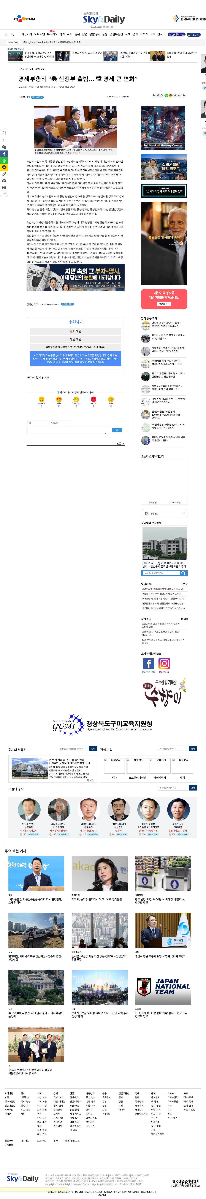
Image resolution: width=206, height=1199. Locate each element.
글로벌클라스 (141, 1114)
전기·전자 (74, 1097)
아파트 (122, 1110)
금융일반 (106, 1097)
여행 (153, 1110)
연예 (191, 1106)
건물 (121, 1102)
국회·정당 (25, 1102)
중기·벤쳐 (58, 1106)
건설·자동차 (75, 1102)
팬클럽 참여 (33, 834)
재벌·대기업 (59, 1102)
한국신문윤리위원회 (185, 1181)
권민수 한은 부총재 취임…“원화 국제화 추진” (159, 956)
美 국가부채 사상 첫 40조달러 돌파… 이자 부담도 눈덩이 (35, 1015)
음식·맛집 (156, 1126)
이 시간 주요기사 (15, 49)
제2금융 (106, 1114)
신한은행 (178, 827)
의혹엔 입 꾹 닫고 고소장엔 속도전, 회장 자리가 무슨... (160, 633)
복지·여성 (42, 1106)
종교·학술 (156, 1114)
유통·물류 (74, 1110)
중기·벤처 (91, 1097)
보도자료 (41, 1141)
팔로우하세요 (164, 672)
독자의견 (108, 1192)
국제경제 (139, 1102)
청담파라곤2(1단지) (178, 831)
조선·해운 (74, 1106)
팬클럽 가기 (164, 304)
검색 (93, 749)
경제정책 (40, 69)
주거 (39, 1114)
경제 (77, 34)
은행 (104, 1102)
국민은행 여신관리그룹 (148, 827)
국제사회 (139, 1106)
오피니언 (39, 34)
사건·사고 (42, 1097)
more (184, 583)
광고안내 (89, 1192)
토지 (121, 1106)
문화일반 (155, 1097)
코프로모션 (176, 503)
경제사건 (58, 1122)
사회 (70, 34)
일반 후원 (75, 339)
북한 (23, 1114)
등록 (117, 430)
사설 (7, 1097)
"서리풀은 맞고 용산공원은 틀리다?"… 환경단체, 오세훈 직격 (35, 901)
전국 (56, 1141)
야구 (170, 1106)
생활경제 (94, 34)
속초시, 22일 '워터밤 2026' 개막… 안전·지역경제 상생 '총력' (100, 1015)
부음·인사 (42, 1134)
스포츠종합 (173, 1102)
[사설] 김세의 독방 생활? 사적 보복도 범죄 (161, 594)
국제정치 (139, 1110)
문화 (135, 34)
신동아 (118, 831)
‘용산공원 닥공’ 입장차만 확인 (87, 53)
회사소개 (52, 1192)
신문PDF (9, 1141)
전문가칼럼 (10, 1106)
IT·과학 (73, 1130)
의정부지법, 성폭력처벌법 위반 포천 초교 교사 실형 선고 (165, 589)
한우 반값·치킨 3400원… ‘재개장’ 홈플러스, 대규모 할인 (160, 901)
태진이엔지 (58, 827)
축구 (170, 1110)
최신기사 (26, 34)
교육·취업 (42, 1110)
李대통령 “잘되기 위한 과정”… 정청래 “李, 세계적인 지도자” (165, 599)
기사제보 (153, 514)
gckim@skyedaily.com (49, 304)
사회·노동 (42, 1102)
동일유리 (88, 827)
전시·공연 (156, 1106)
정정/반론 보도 (72, 1141)
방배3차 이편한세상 (148, 831)
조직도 (61, 1192)
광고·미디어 (75, 1126)
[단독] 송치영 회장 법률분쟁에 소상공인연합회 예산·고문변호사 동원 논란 (165, 604)
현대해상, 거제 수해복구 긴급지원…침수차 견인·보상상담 (35, 958)
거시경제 (58, 1126)
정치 (62, 34)
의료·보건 (42, 1122)
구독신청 (153, 503)
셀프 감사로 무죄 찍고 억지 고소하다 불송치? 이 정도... (163, 641)
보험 (104, 1110)
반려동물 (155, 1122)
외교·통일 (25, 1110)
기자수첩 (9, 1110)
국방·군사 (42, 1118)
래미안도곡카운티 (28, 831)
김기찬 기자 (30, 97)
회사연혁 (69, 1192)
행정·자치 (25, 1106)
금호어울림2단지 (88, 831)
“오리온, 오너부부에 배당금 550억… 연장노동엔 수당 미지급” (165, 608)
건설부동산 (116, 34)
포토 (152, 34)
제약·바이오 (75, 1114)
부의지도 (52, 34)
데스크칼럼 (10, 1102)
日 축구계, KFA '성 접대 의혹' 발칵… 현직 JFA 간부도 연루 (161, 1015)
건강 (153, 1130)
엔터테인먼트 (157, 1134)
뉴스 (20, 69)
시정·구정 (58, 1118)
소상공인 (90, 1126)
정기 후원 (75, 331)
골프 (170, 1114)
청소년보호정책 (148, 1192)
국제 (127, 34)
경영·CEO (58, 1097)
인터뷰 (8, 1114)
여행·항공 (74, 1122)
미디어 (154, 1118)
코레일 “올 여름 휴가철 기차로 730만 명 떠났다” (44, 42)
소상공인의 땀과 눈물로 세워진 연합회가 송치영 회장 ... (161, 625)
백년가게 (90, 1122)
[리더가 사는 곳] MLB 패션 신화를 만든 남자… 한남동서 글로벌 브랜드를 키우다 (164, 565)
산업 (84, 34)
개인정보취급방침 (131, 1192)
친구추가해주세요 (148, 672)
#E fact (29, 69)
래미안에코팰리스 (58, 831)
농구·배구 (172, 1118)
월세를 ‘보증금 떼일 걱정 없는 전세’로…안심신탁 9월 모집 (99, 958)
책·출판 (155, 1102)
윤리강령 (79, 1192)
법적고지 (118, 1192)
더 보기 (90, 780)
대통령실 (25, 1097)
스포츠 (144, 34)
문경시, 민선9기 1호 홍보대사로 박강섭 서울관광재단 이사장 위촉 (30, 1072)
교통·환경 (42, 1130)
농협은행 (29, 827)
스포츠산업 (173, 1097)
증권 (104, 1106)
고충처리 (102, 1195)
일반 (121, 1097)
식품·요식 (74, 1118)
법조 (39, 1126)
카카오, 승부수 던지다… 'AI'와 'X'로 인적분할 (97, 899)
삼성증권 (118, 827)
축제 (158, 1110)
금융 (105, 34)
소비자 (57, 1114)
